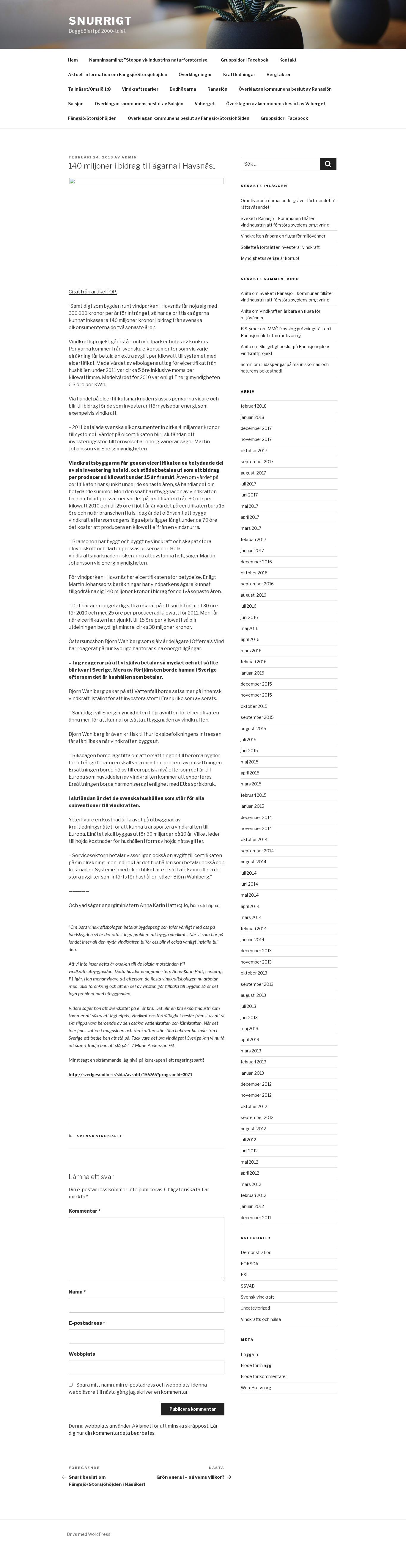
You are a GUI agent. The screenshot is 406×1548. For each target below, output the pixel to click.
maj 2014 (250, 895)
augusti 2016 (253, 595)
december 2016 (256, 561)
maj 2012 (249, 1161)
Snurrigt (101, 20)
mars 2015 (251, 783)
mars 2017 (251, 528)
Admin (129, 157)
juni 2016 (249, 617)
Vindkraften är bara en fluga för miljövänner (283, 235)
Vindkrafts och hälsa (261, 1319)
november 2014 (256, 828)
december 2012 (256, 1084)
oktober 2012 (254, 1106)
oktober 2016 (254, 572)
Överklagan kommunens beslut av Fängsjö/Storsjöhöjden (188, 118)
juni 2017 (249, 494)
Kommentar (85, 1211)
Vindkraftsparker (140, 89)
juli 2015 (248, 739)
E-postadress (87, 1323)
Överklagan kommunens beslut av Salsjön (139, 103)
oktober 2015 (254, 706)
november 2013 (256, 961)
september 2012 (257, 1117)
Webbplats (82, 1354)
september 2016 (257, 583)
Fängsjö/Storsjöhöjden (92, 118)
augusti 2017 (253, 472)
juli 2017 (248, 483)
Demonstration (256, 1252)
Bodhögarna (183, 89)
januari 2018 (252, 417)
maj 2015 (250, 761)
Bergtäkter (279, 74)
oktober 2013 (254, 972)
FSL (172, 1045)
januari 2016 (252, 672)
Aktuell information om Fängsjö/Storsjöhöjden (117, 74)
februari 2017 (253, 539)
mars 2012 (251, 1184)
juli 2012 (248, 1139)
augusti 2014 (253, 861)
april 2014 (250, 906)
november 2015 (256, 694)
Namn (77, 1292)
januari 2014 (252, 939)
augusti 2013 (253, 995)
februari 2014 (254, 928)
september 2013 (257, 984)
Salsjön (76, 103)
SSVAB (248, 1285)
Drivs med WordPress (89, 1534)
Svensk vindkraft (100, 1136)
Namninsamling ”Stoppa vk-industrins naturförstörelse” (149, 59)
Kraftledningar (239, 74)
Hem (73, 59)
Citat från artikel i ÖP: (93, 292)
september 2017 (257, 461)
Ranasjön (217, 89)
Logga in (249, 1354)
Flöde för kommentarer (264, 1376)
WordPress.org (256, 1387)
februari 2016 (254, 661)
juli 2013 (248, 1006)
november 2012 (256, 1095)
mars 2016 (251, 650)
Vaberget (205, 103)
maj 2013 (249, 1028)
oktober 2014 (254, 839)
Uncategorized (255, 1307)
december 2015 (256, 683)
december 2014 (256, 817)
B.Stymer (250, 328)
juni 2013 (249, 1017)
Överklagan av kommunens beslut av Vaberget (275, 103)
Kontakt (288, 59)
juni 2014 (249, 884)
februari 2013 (253, 1061)
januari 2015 (252, 806)
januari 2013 (252, 1073)
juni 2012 (249, 1150)
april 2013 (250, 1039)
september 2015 (257, 717)
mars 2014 (251, 917)
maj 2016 (250, 628)
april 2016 (250, 639)
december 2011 (256, 1217)
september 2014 (257, 850)
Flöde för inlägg (256, 1365)
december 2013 (256, 950)
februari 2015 (254, 795)
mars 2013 (251, 1050)
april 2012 (250, 1172)
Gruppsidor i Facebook (244, 59)
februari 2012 (253, 1195)
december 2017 (256, 428)
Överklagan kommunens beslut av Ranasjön (285, 89)
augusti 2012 (253, 1128)
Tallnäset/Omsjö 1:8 (89, 89)
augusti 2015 (253, 728)
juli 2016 (248, 606)
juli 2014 (248, 873)
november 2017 (256, 439)
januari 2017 (252, 550)
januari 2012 (252, 1206)
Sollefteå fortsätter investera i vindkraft (280, 247)
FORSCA (249, 1263)
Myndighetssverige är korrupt (270, 258)
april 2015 (250, 772)
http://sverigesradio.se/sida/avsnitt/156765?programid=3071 (130, 1075)
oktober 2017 (254, 450)
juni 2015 (249, 750)
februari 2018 (254, 405)
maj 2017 (249, 506)
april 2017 (250, 517)
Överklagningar (195, 74)
